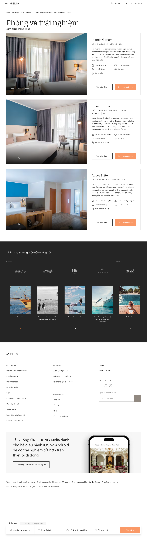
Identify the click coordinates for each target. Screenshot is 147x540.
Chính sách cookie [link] (79, 482)
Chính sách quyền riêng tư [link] (24, 482)
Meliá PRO (57, 400)
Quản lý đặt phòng (60, 371)
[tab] (13, 523)
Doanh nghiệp (58, 394)
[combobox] (126, 3)
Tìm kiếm (130, 530)
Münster (28, 12)
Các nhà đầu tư (12, 404)
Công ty (56, 405)
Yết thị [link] (8, 482)
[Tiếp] (27, 88)
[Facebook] (100, 385)
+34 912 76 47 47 (105, 371)
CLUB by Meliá (12, 387)
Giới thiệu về (11, 365)
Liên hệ (101, 365)
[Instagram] (105, 385)
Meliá (8, 12)
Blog (8, 393)
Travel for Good (12, 409)
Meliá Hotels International (16, 371)
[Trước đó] (12, 88)
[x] (110, 385)
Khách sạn (15, 12)
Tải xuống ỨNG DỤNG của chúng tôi (31, 464)
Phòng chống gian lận (15, 420)
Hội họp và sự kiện (60, 416)
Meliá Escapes (12, 382)
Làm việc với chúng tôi (15, 415)
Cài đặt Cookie (94, 482)
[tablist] (73, 523)
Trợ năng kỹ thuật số (110, 482)
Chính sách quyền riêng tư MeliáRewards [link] (53, 482)
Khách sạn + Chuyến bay (62, 376)
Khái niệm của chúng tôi (16, 398)
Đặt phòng (57, 365)
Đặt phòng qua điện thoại (63, 382)
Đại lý (55, 411)
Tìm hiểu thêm (102, 87)
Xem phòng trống (125, 87)
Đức (22, 12)
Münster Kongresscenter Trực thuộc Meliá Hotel (49, 12)
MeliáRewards (12, 376)
